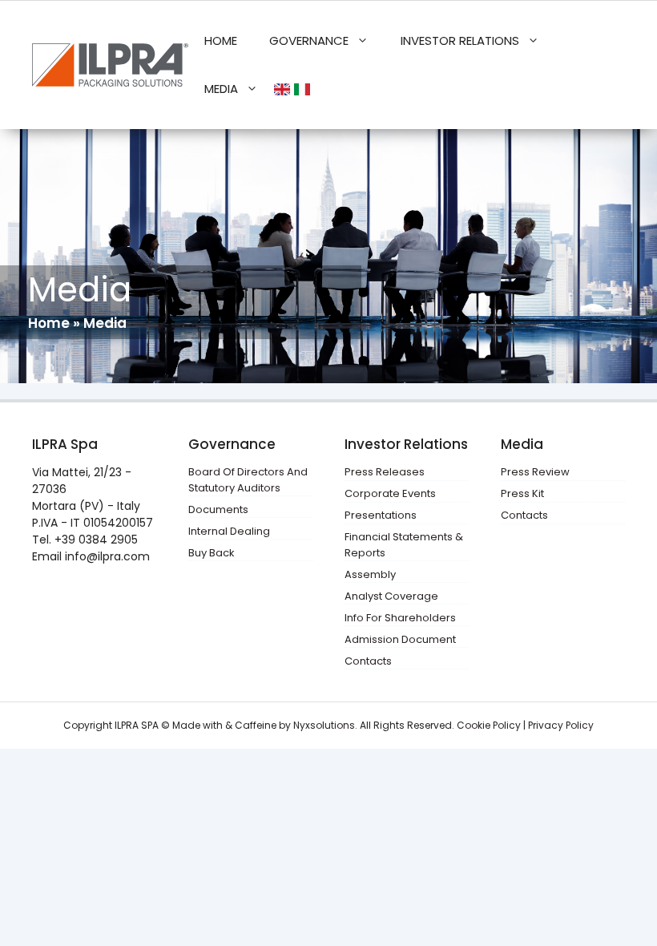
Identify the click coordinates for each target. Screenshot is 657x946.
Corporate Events (390, 493)
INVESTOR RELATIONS (460, 40)
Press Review (535, 471)
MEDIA (221, 88)
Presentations (381, 515)
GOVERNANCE (309, 40)
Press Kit (522, 493)
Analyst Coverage (391, 596)
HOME (220, 40)
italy (304, 89)
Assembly (370, 574)
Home (49, 323)
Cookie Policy (489, 725)
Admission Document (400, 639)
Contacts (368, 661)
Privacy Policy (561, 725)
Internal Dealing (229, 531)
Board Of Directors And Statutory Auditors (248, 479)
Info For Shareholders (400, 617)
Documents (218, 509)
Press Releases (385, 471)
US (284, 89)
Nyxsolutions (324, 725)
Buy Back (211, 552)
